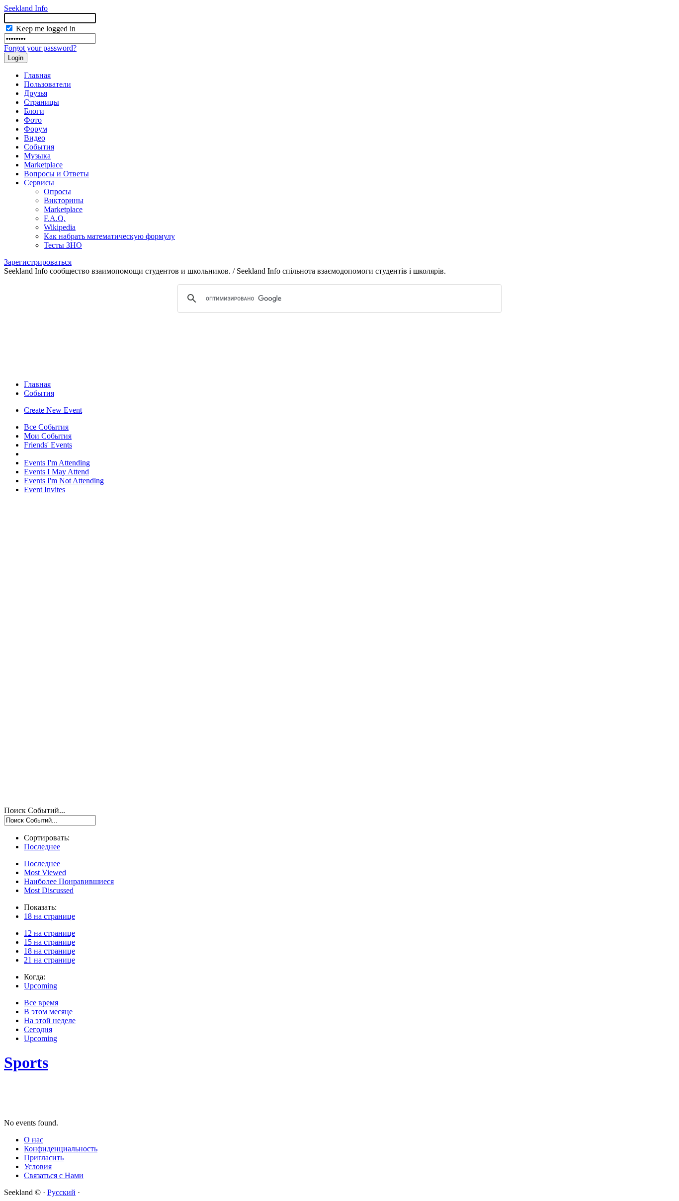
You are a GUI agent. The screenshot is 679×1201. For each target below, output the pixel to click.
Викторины (64, 200)
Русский (61, 1192)
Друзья (35, 93)
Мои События (48, 436)
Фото (33, 120)
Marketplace (43, 164)
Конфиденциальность (60, 1148)
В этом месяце (48, 1011)
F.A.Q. (55, 218)
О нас (33, 1139)
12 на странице (49, 933)
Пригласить (44, 1157)
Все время (41, 1002)
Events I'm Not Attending (64, 480)
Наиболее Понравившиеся (69, 881)
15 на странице (49, 942)
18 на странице (49, 916)
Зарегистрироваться (38, 262)
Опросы (57, 191)
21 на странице (49, 960)
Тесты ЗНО (63, 245)
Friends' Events (48, 445)
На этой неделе (50, 1020)
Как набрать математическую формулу (109, 236)
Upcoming (40, 985)
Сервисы (40, 182)
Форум (35, 129)
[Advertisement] (339, 345)
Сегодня (38, 1029)
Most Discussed (49, 890)
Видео (34, 138)
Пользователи (47, 84)
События (39, 147)
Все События (46, 427)
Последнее (42, 846)
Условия (38, 1166)
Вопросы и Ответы (56, 173)
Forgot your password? (40, 48)
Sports (26, 1062)
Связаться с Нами (54, 1175)
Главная (37, 75)
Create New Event (53, 410)
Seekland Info (26, 8)
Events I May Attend (56, 471)
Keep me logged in (45, 28)
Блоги (34, 111)
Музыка (37, 155)
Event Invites (44, 489)
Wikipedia (60, 227)
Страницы (41, 102)
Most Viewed (45, 872)
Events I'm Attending (57, 462)
